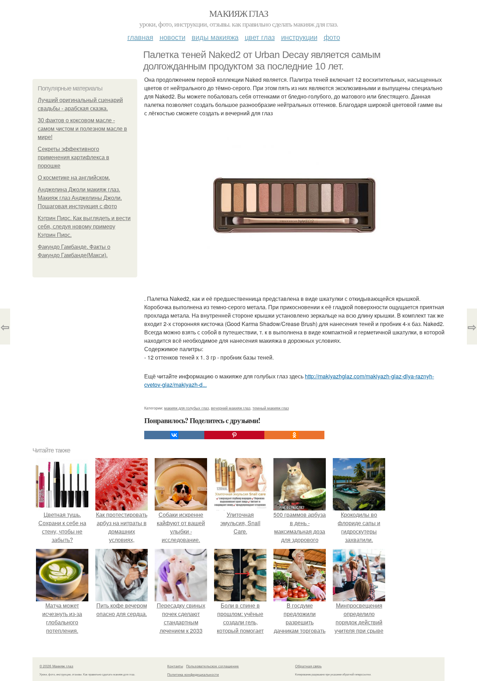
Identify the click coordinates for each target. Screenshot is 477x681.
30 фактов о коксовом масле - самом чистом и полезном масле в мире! (82, 128)
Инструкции (299, 37)
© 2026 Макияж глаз (56, 666)
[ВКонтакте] (174, 435)
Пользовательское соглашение (212, 666)
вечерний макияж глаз (230, 408)
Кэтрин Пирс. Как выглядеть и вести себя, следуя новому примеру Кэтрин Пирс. (84, 226)
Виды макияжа (215, 37)
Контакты (175, 666)
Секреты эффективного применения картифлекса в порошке (73, 157)
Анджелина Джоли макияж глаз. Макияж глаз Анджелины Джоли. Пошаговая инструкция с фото (80, 198)
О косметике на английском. (74, 178)
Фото (332, 37)
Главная (140, 37)
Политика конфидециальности (193, 674)
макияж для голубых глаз (186, 408)
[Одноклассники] (294, 435)
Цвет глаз (260, 37)
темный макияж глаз (270, 408)
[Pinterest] (234, 435)
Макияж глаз (238, 13)
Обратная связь (308, 666)
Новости (172, 37)
